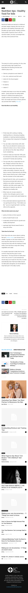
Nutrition (16, 293)
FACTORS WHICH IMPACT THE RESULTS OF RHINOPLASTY (13, 486)
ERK (2, 558)
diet (7, 293)
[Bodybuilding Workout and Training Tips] (14, 417)
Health (7, 5)
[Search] (26, 2)
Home (3, 5)
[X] (6, 19)
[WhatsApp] (13, 19)
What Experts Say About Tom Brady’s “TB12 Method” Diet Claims (12, 458)
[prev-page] (3, 377)
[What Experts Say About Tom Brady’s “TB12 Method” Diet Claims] (14, 445)
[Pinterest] (10, 19)
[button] (2, 2)
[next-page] (5, 377)
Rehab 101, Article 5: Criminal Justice (13, 556)
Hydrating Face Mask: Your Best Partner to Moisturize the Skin (13, 401)
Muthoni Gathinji (5, 461)
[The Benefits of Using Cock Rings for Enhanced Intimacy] (5, 363)
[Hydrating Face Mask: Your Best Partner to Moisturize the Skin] (14, 389)
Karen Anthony (6, 16)
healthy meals (10, 237)
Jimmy (3, 489)
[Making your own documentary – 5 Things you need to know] (14, 502)
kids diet (18, 101)
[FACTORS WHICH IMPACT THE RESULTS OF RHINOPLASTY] (14, 475)
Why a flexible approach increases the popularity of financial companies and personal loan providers (20, 315)
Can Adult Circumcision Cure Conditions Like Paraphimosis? (8, 313)
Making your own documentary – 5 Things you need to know (14, 514)
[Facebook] (3, 19)
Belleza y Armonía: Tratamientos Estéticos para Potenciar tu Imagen (17, 371)
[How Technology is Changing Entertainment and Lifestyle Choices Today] (5, 354)
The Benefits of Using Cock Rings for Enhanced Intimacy (17, 363)
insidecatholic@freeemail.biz (14, 587)
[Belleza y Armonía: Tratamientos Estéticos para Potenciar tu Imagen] (5, 371)
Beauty (3, 373)
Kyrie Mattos (4, 404)
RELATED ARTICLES (7, 349)
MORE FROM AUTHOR (19, 349)
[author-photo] (14, 331)
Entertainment (5, 510)
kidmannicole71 (5, 432)
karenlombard (5, 543)
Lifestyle (3, 482)
